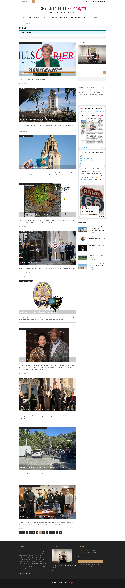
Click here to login (37, 32)
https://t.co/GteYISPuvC (98, 111)
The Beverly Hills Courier (94, 108)
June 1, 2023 (92, 269)
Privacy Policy (43, 586)
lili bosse (81, 92)
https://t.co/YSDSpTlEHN (86, 160)
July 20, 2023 (92, 232)
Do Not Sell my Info (84, 586)
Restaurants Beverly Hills (84, 96)
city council (92, 87)
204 (30, 532)
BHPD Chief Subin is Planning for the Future (64, 566)
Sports (37, 486)
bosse (84, 89)
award (86, 92)
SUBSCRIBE (102, 1)
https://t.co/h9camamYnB (86, 158)
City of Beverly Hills (25, 88)
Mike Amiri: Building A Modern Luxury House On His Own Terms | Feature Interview (97, 247)
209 (47, 532)
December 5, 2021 (23, 226)
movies (93, 89)
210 (50, 532)
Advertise (28, 586)
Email (80, 556)
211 (53, 532)
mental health (92, 92)
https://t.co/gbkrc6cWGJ (86, 182)
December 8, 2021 (23, 83)
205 (34, 532)
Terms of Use (35, 586)
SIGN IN (97, 1)
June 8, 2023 (92, 259)
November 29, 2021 (23, 528)
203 (27, 532)
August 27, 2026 (85, 61)
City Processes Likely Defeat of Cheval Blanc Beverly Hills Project (97, 265)
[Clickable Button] (33, 1)
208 (44, 532)
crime (89, 89)
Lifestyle (32, 88)
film (102, 87)
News (36, 88)
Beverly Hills (81, 87)
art (97, 89)
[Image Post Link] (82, 229)
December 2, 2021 (23, 373)
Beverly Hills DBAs (95, 586)
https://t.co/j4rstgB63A (85, 179)
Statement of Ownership (55, 586)
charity (80, 94)
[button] (85, 18)
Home (20, 23)
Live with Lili (100, 94)
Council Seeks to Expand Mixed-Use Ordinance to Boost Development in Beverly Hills (97, 228)
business (98, 92)
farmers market (93, 94)
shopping (86, 94)
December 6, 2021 (23, 131)
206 (37, 532)
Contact (104, 586)
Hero (87, 87)
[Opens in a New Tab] (86, 1)
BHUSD (98, 87)
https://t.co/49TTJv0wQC (86, 111)
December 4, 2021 (23, 323)
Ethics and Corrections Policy (70, 586)
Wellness (40, 88)
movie (80, 89)
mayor (101, 89)
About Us (21, 586)
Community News (24, 486)
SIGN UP (90, 561)
